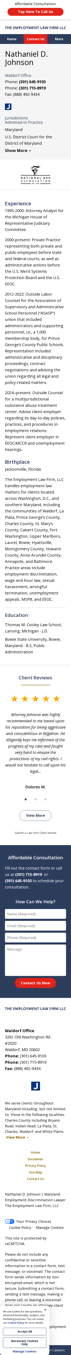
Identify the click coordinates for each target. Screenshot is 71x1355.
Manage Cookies (50, 1227)
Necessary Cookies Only (24, 1342)
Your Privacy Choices (33, 1221)
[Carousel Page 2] (35, 799)
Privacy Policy (35, 1165)
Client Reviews (35, 677)
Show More (16, 150)
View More (35, 815)
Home (12, 39)
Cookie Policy (20, 1227)
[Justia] (8, 106)
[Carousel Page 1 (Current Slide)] (26, 799)
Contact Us (35, 39)
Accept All (25, 1331)
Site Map (35, 1172)
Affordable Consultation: (35, 7)
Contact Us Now (35, 983)
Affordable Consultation (35, 857)
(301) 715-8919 (32, 88)
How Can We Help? (35, 901)
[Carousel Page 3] (45, 799)
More (59, 39)
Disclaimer (35, 1159)
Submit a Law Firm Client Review (35, 833)
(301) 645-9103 (32, 81)
